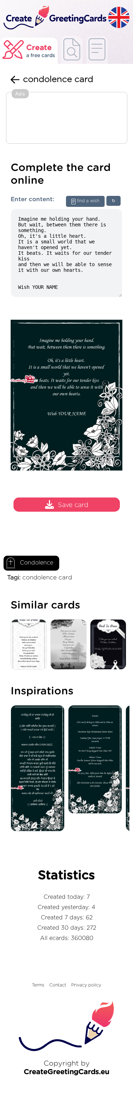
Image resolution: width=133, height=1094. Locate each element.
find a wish (88, 201)
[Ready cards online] (97, 50)
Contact (57, 985)
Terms (38, 985)
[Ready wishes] (72, 50)
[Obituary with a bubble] (30, 645)
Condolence (36, 563)
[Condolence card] (70, 645)
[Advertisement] (66, 118)
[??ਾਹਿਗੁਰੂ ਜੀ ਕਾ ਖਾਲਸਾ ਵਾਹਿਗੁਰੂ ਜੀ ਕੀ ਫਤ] (39, 768)
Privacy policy (86, 985)
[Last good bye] (110, 645)
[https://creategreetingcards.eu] (54, 18)
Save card (73, 505)
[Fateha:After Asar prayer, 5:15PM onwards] (97, 759)
